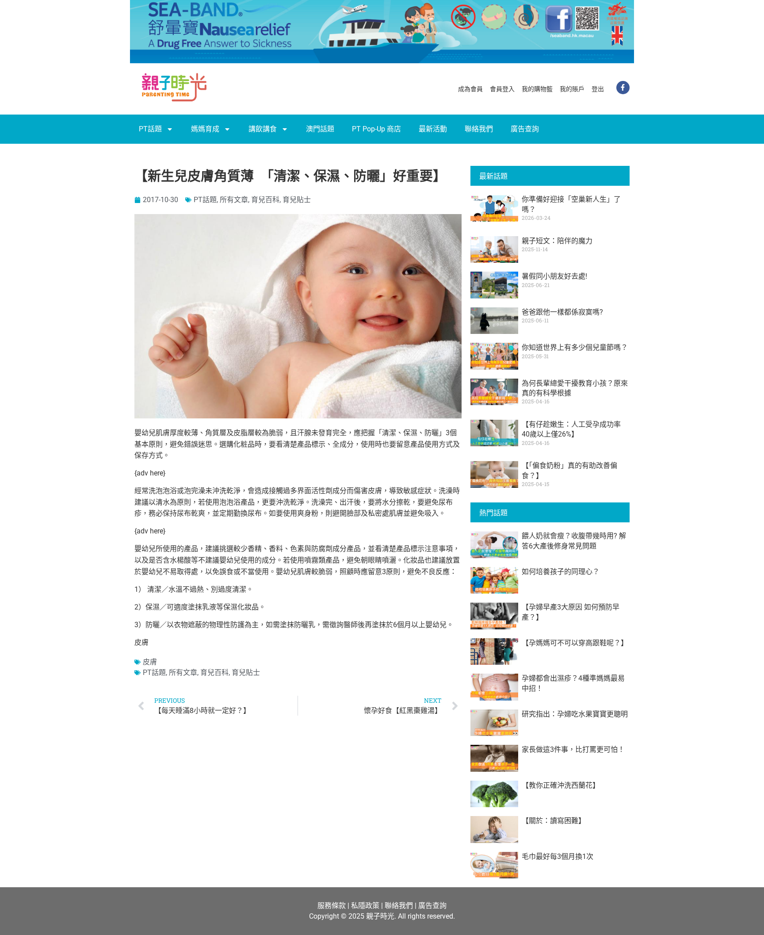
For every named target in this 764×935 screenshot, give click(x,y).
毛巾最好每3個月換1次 (557, 856)
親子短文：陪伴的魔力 (557, 241)
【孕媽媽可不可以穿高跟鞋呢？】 (575, 643)
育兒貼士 (297, 199)
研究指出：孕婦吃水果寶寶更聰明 (575, 714)
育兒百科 (265, 199)
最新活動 (433, 129)
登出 (598, 88)
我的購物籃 (537, 88)
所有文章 (234, 199)
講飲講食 (262, 129)
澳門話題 (320, 129)
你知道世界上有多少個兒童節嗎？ (575, 347)
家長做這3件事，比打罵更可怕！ (573, 749)
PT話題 (150, 129)
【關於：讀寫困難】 (553, 820)
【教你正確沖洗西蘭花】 (561, 785)
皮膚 (150, 662)
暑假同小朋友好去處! (554, 276)
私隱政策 (365, 905)
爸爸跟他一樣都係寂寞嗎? (562, 312)
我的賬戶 (572, 88)
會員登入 (502, 88)
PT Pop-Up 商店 (376, 129)
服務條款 (331, 905)
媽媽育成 (205, 129)
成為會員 (470, 88)
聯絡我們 (479, 129)
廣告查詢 (525, 129)
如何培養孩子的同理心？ (561, 571)
